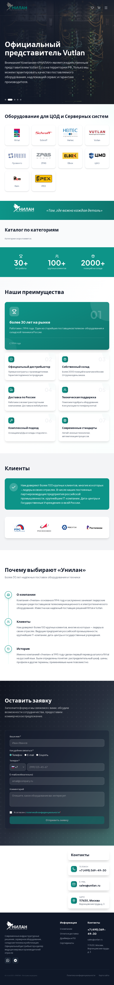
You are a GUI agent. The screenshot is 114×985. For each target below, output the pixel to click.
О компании (66, 928)
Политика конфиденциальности (81, 975)
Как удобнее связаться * (22, 750)
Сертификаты (67, 943)
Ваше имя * (15, 736)
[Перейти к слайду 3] (13, 100)
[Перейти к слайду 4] (17, 99)
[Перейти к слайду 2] (8, 99)
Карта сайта (104, 975)
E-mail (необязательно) (21, 774)
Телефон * (15, 760)
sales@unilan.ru (95, 939)
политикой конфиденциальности (43, 812)
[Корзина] (99, 7)
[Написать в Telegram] (15, 960)
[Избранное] (92, 7)
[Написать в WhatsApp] (8, 960)
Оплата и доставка (69, 933)
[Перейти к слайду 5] (20, 99)
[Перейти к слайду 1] (5, 99)
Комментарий (17, 789)
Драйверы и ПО (68, 938)
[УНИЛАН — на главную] (16, 925)
